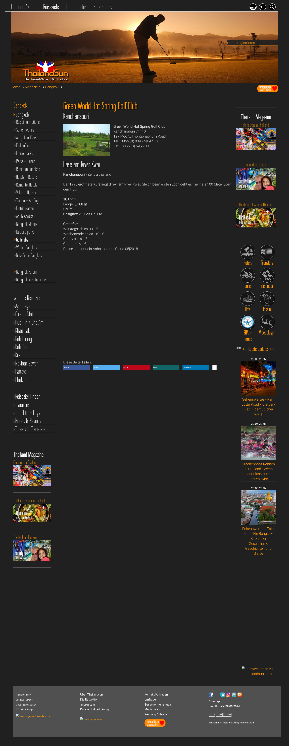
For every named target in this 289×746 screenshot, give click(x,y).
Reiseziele (51, 7)
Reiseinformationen (28, 122)
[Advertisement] (259, 611)
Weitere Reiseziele (28, 297)
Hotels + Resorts (26, 177)
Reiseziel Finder (27, 396)
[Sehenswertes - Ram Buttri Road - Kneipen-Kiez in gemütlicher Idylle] (258, 394)
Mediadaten (152, 709)
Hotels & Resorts (28, 421)
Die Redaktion (89, 699)
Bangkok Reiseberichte (31, 279)
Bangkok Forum (26, 272)
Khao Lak (22, 330)
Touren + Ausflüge (28, 200)
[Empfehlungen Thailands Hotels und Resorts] (247, 252)
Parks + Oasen (25, 161)
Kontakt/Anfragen (156, 694)
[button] (76, 367)
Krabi (19, 355)
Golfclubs (22, 239)
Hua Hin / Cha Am (29, 322)
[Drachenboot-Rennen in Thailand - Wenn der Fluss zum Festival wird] (258, 459)
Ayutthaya (22, 306)
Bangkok (52, 87)
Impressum (87, 704)
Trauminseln (24, 404)
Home (15, 87)
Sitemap (214, 701)
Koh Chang (23, 338)
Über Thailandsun (91, 694)
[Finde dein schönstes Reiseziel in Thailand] (267, 275)
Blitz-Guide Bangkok (29, 255)
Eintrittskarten (25, 208)
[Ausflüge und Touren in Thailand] (247, 275)
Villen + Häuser (26, 192)
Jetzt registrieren (242, 43)
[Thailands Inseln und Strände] (267, 298)
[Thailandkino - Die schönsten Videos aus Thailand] (267, 322)
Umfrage (150, 699)
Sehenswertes (25, 130)
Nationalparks (25, 232)
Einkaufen (22, 145)
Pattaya (21, 371)
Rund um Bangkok (28, 169)
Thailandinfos (76, 7)
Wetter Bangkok (26, 247)
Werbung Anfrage (155, 714)
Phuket (20, 379)
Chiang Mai (24, 314)
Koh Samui (23, 347)
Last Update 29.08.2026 (224, 706)
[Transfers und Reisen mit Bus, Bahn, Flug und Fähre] (267, 252)
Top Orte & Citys (27, 412)
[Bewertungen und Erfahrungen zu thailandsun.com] (259, 674)
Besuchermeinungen (157, 704)
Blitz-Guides (103, 7)
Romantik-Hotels (26, 184)
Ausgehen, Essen (26, 137)
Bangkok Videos (26, 224)
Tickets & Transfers (30, 429)
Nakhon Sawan (27, 363)
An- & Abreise (25, 216)
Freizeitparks (24, 153)
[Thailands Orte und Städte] (247, 298)
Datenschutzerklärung (94, 709)
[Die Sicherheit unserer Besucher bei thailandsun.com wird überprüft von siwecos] (91, 719)
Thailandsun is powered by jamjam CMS (231, 722)
